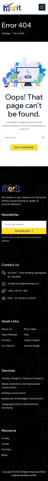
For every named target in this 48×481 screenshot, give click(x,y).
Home (7, 33)
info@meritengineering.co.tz (23, 283)
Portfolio (6, 449)
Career (5, 443)
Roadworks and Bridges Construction (22, 398)
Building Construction (14, 393)
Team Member (9, 334)
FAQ (26, 334)
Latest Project (32, 340)
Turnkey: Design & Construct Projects (22, 378)
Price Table (30, 329)
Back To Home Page (24, 147)
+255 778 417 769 (17, 290)
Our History (8, 345)
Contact (6, 340)
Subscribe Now (22, 231)
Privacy (6, 438)
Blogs (5, 455)
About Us (7, 329)
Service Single (31, 345)
